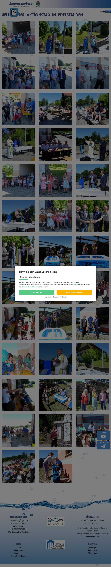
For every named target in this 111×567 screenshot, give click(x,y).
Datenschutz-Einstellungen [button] (30, 287)
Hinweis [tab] (23, 277)
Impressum (48, 297)
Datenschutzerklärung (59, 297)
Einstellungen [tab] (34, 277)
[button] (36, 292)
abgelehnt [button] (75, 284)
